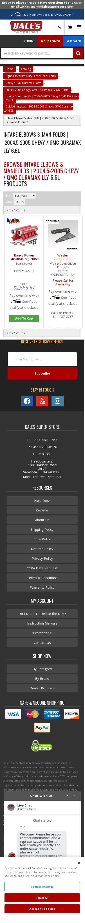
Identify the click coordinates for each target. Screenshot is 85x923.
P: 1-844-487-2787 (42, 439)
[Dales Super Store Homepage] (26, 27)
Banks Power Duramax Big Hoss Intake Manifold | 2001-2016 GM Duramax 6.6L (24, 259)
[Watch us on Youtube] (42, 401)
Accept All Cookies (42, 908)
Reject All (42, 897)
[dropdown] (79, 27)
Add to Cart (24, 318)
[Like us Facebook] (27, 401)
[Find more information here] (42, 851)
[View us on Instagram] (57, 401)
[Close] (79, 863)
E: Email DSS (42, 454)
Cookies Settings (42, 886)
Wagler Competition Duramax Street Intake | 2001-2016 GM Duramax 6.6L (63, 259)
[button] (42, 53)
